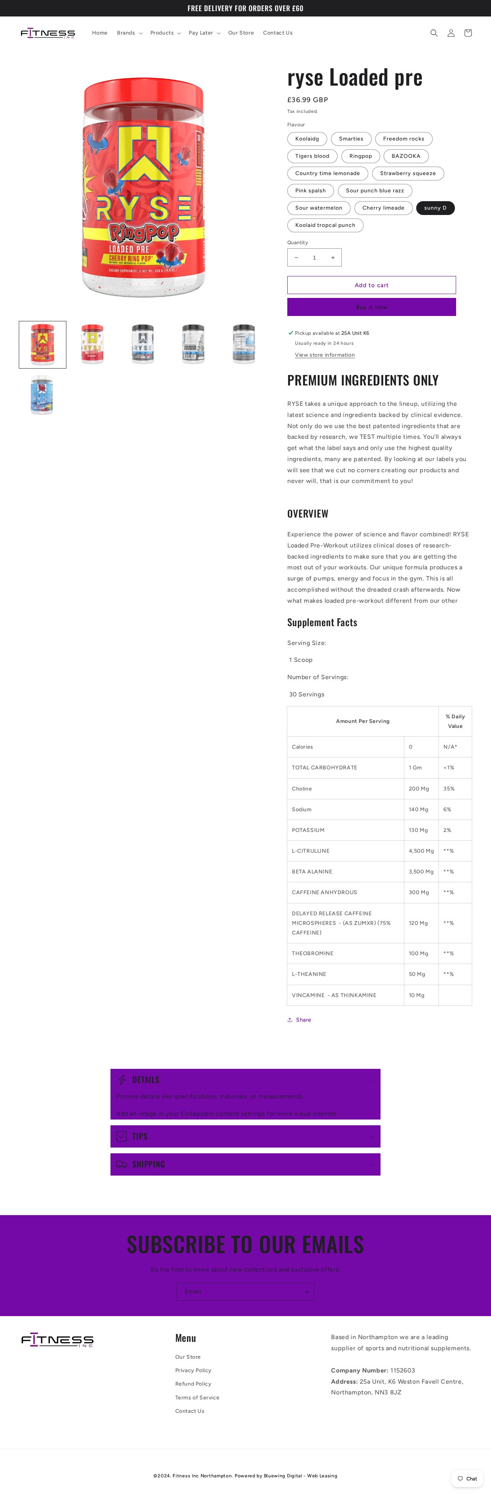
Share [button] (303, 1020)
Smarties (351, 139)
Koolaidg (307, 139)
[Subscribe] (305, 1292)
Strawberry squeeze (408, 173)
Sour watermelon (319, 208)
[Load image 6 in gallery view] (42, 395)
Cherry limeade (383, 208)
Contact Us (190, 1411)
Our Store (188, 1357)
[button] (129, 33)
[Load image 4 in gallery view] (194, 344)
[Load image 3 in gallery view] (143, 344)
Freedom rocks (404, 139)
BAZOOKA (406, 156)
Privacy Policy (193, 1370)
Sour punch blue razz (375, 190)
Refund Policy (193, 1384)
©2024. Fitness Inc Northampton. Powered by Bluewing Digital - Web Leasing (245, 1475)
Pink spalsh (310, 190)
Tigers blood (312, 156)
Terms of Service (197, 1397)
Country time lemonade (327, 173)
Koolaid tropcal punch (325, 225)
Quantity (297, 242)
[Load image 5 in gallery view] (244, 344)
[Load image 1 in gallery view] (42, 344)
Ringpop (360, 156)
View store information (325, 355)
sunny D (435, 208)
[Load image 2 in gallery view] (93, 344)
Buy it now (371, 307)
